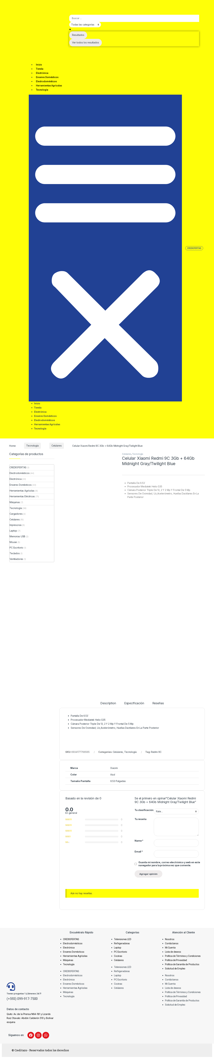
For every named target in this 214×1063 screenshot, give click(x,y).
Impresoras (16, 525)
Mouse (13, 542)
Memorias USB (17, 536)
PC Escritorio (16, 547)
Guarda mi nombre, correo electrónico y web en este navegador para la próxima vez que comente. (169, 864)
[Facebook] (30, 1035)
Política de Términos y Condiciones (183, 956)
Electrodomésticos (46, 81)
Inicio (39, 64)
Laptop (13, 530)
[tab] (108, 705)
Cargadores (16, 513)
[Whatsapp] (45, 1035)
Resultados (78, 34)
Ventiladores (16, 559)
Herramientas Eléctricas (22, 496)
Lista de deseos (173, 951)
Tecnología (42, 89)
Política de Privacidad (176, 960)
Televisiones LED (122, 939)
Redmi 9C (156, 751)
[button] (105, 248)
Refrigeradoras (122, 943)
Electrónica (42, 73)
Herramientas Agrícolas (49, 85)
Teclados (15, 553)
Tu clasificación (144, 810)
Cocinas (118, 956)
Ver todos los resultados (85, 42)
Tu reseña (140, 819)
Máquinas (15, 502)
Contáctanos (171, 943)
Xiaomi (114, 768)
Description (108, 703)
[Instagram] (38, 1035)
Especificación (134, 703)
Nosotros (169, 939)
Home (12, 445)
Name (139, 840)
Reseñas (158, 703)
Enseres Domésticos (47, 77)
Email (139, 851)
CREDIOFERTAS (18, 467)
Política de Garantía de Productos (182, 964)
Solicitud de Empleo (175, 968)
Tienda (39, 68)
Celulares (56, 445)
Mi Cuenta (170, 947)
